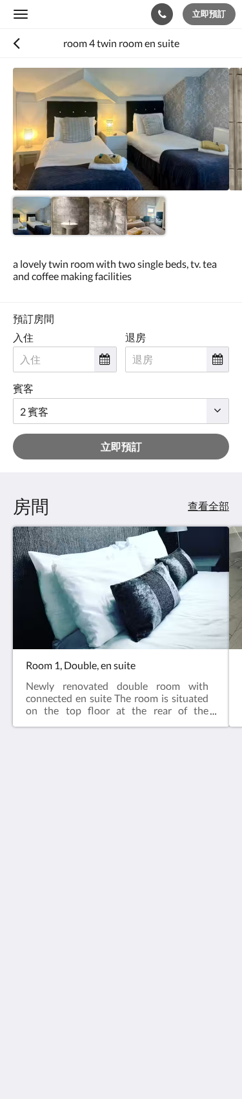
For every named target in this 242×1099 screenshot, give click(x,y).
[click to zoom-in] (121, 129)
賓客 (23, 388)
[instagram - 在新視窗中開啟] (61, 921)
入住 (23, 337)
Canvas (84, 1064)
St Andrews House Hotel (76, 13)
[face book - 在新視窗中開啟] (26, 921)
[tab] (121, 960)
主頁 (23, 981)
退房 (135, 337)
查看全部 (208, 505)
